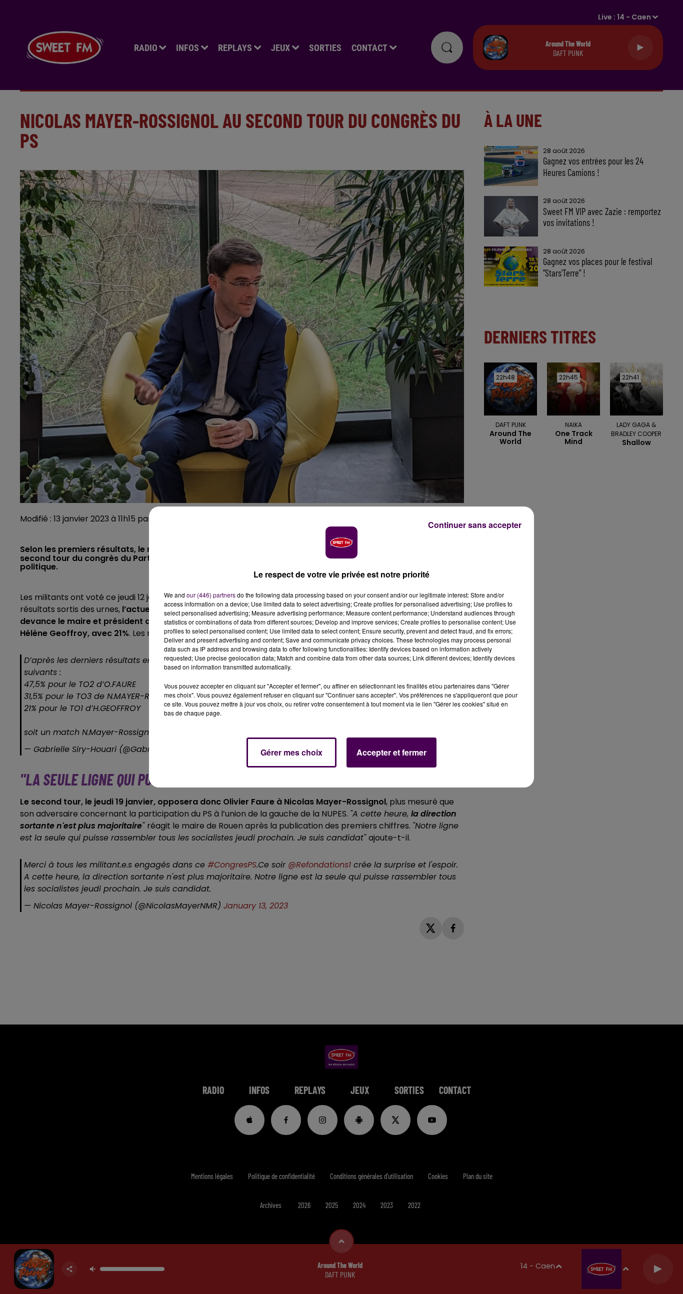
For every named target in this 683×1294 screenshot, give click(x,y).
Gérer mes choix (291, 752)
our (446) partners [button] (211, 594)
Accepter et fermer (391, 752)
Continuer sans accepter (475, 524)
